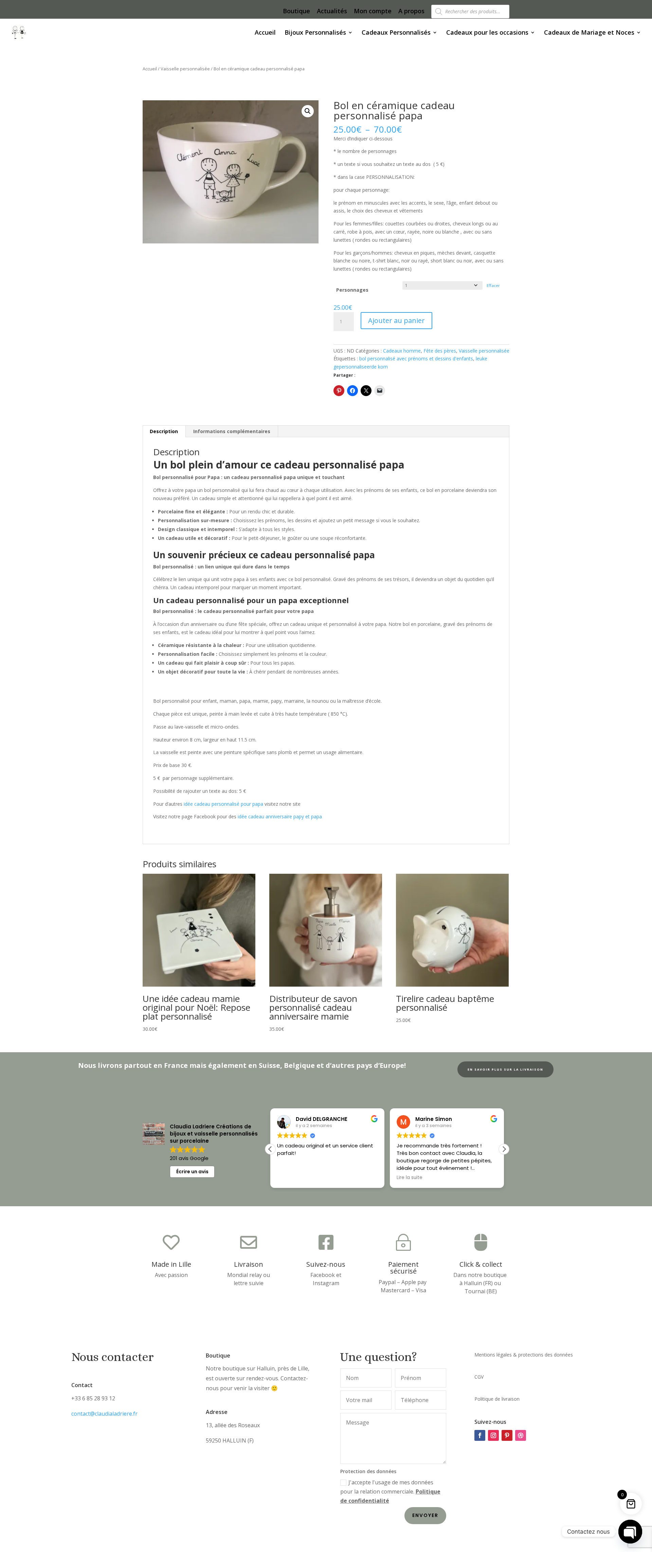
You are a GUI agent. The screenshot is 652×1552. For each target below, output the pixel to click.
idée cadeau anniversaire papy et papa (280, 816)
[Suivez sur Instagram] (493, 1435)
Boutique (296, 11)
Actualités (332, 11)
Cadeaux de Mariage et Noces (589, 33)
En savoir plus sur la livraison (505, 1069)
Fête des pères (439, 350)
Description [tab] (164, 431)
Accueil (265, 33)
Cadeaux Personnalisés (396, 33)
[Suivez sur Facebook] (479, 1435)
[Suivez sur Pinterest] (507, 1435)
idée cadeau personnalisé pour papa (223, 804)
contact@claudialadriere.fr (104, 1413)
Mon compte (373, 11)
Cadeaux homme (402, 350)
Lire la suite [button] (336, 1178)
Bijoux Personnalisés (315, 33)
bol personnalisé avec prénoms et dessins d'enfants (416, 358)
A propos (411, 11)
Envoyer (425, 1515)
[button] (308, 111)
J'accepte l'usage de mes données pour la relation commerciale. (390, 1491)
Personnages (352, 290)
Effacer (493, 285)
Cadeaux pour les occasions (487, 33)
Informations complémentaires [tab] (231, 431)
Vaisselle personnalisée (185, 69)
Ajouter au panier (396, 320)
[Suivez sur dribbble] (520, 1435)
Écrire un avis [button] (192, 1171)
